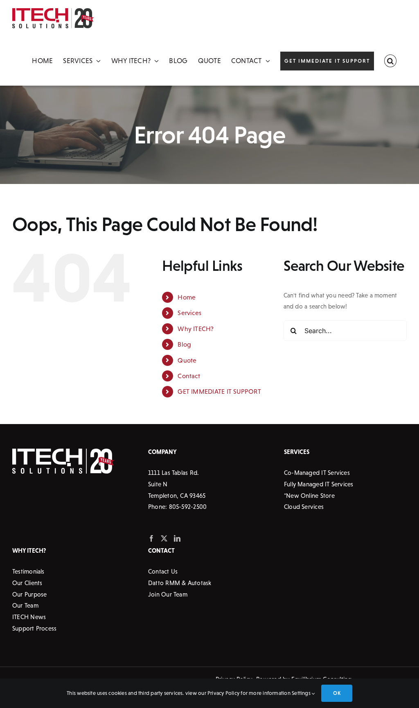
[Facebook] (151, 538)
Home (187, 297)
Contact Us (163, 571)
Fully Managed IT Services (319, 484)
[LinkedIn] (177, 538)
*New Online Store (309, 495)
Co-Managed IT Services (317, 472)
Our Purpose (29, 594)
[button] (390, 61)
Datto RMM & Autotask (180, 582)
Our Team (25, 605)
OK (336, 693)
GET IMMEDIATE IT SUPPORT (219, 391)
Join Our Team (167, 594)
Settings (302, 693)
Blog (184, 344)
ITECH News (29, 616)
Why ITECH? (196, 328)
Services (189, 312)
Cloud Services (304, 506)
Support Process (34, 628)
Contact (189, 375)
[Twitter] (164, 538)
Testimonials (28, 571)
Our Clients (27, 582)
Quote (187, 360)
